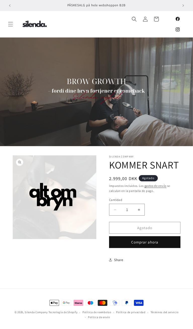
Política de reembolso (96, 312)
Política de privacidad (130, 312)
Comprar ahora (144, 242)
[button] (10, 24)
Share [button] (118, 260)
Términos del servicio (165, 312)
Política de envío (99, 317)
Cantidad (115, 200)
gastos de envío (155, 186)
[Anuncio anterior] (9, 5)
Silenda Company (36, 312)
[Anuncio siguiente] (183, 5)
